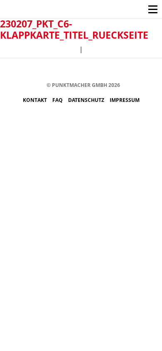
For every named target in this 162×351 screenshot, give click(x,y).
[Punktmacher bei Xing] (103, 70)
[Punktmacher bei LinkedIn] (116, 70)
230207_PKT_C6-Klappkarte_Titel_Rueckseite (74, 29)
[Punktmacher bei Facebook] (41, 70)
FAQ (58, 100)
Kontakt (35, 100)
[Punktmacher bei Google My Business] (128, 70)
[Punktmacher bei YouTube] (78, 70)
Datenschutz (87, 100)
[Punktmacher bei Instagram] (53, 70)
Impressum (125, 100)
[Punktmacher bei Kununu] (91, 70)
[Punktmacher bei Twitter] (66, 70)
